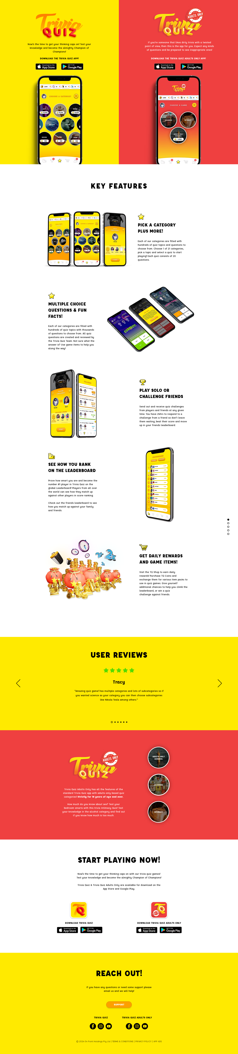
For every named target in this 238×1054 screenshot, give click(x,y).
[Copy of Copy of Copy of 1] (120, 722)
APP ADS (157, 1041)
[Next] (220, 683)
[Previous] (18, 683)
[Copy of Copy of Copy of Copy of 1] (123, 722)
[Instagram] (101, 1026)
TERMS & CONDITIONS (122, 1041)
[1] (111, 722)
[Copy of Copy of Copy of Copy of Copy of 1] (126, 722)
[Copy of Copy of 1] (118, 722)
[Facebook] (93, 1026)
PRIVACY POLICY (143, 1041)
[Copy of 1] (115, 722)
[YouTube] (109, 1026)
